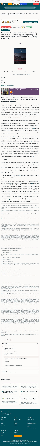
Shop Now (20, 68)
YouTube (2, 433)
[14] (31, 141)
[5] (1, 216)
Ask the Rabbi (30, 422)
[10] (34, 128)
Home (2, 12)
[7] (21, 125)
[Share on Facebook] (12, 340)
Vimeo (2, 435)
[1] (1, 205)
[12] (14, 136)
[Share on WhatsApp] (5, 340)
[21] (10, 199)
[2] (1, 207)
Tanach (15, 420)
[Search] (34, 7)
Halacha (2, 420)
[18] (10, 183)
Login (2, 423)
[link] (20, 14)
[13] (22, 136)
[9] (32, 127)
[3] (1, 210)
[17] (20, 175)
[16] (17, 165)
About (2, 422)
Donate (37, 1)
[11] (29, 133)
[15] (33, 156)
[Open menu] (5, 4)
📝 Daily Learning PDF (6, 29)
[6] (21, 123)
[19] (32, 183)
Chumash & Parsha (17, 419)
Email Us (16, 432)
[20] (20, 198)
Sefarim (15, 423)
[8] (38, 125)
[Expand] (2, 346)
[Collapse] (2, 354)
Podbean (2, 432)
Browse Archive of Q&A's (32, 423)
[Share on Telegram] (7, 340)
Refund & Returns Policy (32, 427)
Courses (29, 420)
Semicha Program (31, 419)
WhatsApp (30, 27)
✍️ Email (23, 27)
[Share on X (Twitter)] (10, 340)
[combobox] (20, 8)
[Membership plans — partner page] (16, 4)
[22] (31, 201)
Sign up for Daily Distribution (7, 85)
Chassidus (16, 422)
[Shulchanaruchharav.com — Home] (2, 4)
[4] (1, 213)
